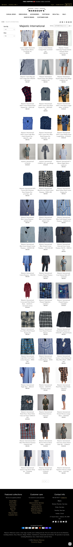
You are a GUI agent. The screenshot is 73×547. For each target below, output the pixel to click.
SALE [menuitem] (64, 14)
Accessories (12, 505)
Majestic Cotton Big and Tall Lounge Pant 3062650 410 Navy (27, 78)
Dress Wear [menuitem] (23, 14)
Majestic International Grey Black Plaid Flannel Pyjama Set (27, 331)
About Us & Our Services (36, 503)
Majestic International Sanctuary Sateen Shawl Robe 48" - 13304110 (64, 442)
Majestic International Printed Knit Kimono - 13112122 (45, 413)
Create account (60, 4)
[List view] (71, 26)
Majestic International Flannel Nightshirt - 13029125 (45, 302)
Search (36, 501)
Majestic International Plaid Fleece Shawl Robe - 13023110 (63, 386)
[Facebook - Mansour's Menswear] (62, 21)
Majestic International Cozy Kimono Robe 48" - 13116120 (63, 275)
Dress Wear (12, 503)
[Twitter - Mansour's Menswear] (60, 21)
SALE (12, 511)
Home (2, 21)
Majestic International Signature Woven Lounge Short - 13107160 (63, 469)
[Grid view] (69, 26)
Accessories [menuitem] (34, 14)
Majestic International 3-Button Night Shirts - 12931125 (63, 163)
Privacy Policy (36, 513)
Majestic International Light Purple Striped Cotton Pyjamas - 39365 (46, 358)
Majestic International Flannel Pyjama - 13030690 (63, 302)
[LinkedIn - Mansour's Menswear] (71, 21)
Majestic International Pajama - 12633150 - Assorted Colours (45, 386)
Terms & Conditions (36, 511)
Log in (52, 4)
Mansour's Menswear (38, 540)
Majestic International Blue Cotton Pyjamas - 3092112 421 (45, 219)
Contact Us (64, 497)
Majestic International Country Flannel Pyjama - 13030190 (45, 275)
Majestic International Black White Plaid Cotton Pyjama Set (63, 190)
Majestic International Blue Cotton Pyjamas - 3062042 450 (27, 219)
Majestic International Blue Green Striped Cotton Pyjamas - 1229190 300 (27, 246)
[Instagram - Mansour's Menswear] (64, 21)
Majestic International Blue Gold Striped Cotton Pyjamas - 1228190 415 (63, 219)
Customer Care (12, 515)
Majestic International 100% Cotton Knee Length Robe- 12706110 (63, 105)
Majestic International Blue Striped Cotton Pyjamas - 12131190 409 (45, 246)
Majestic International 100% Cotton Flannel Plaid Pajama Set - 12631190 (27, 105)
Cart (69, 4)
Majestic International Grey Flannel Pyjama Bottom (45, 331)
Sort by (51, 25)
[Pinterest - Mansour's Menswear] (66, 21)
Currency (11, 4)
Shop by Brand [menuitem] (29, 17)
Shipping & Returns (36, 509)
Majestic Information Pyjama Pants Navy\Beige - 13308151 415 (45, 78)
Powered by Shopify (36, 542)
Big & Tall (13, 509)
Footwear (13, 507)
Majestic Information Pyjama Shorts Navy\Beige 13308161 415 (63, 78)
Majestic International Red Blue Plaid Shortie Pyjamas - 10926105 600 (27, 442)
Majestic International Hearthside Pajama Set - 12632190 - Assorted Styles (64, 331)
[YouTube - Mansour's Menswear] (68, 21)
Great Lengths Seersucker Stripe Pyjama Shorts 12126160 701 (27, 49)
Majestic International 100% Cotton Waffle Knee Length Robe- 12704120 (63, 134)
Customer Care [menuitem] (42, 17)
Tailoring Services (36, 507)
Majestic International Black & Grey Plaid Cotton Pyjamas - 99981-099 (45, 190)
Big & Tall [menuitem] (56, 14)
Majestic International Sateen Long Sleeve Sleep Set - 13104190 (27, 469)
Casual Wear (13, 501)
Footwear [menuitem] (45, 14)
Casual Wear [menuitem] (11, 14)
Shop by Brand (12, 513)
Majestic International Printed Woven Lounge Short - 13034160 (63, 413)
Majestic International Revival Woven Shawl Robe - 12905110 (45, 442)
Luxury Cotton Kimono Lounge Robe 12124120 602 (45, 49)
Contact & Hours (36, 505)
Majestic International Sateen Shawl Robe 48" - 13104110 (45, 469)
